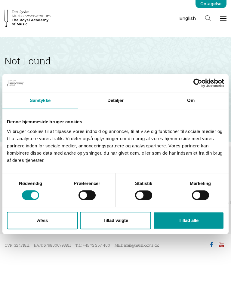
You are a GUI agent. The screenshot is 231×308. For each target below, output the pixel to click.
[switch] (87, 195)
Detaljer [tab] (115, 100)
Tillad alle (189, 220)
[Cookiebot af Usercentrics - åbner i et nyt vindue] (197, 83)
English (187, 18)
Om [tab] (191, 100)
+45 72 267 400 (96, 245)
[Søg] (208, 18)
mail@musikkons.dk (141, 245)
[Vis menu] (223, 18)
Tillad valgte (115, 220)
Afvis (42, 220)
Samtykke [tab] (40, 100)
